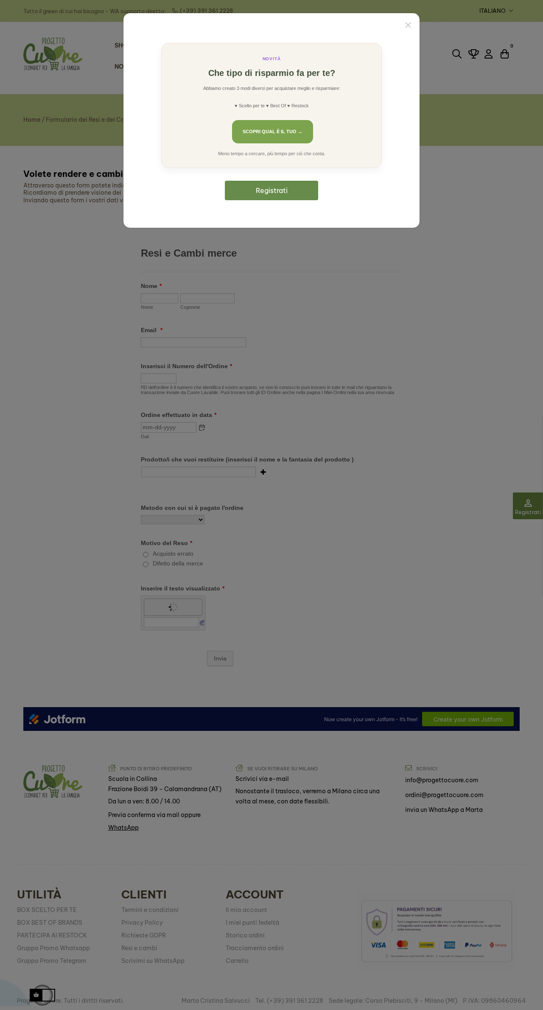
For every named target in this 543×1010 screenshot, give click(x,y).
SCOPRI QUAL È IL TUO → (272, 131)
